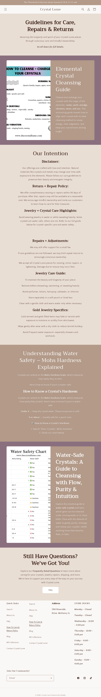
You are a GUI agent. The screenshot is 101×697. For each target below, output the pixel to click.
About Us (11, 615)
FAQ (50, 590)
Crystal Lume (46, 695)
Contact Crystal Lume (16, 649)
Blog (8, 637)
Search (10, 609)
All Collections (13, 642)
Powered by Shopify (58, 695)
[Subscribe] (51, 678)
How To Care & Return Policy (13, 629)
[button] (5, 9)
